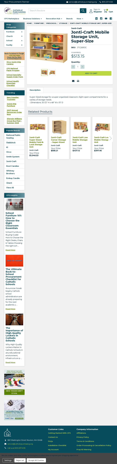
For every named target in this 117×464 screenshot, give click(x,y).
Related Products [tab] (40, 111)
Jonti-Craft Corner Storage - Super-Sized (58, 139)
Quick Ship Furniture (11, 105)
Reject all (20, 460)
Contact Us (53, 437)
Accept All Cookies (36, 460)
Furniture (10, 32)
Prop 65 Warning (84, 449)
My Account (53, 449)
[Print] (78, 81)
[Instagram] (101, 19)
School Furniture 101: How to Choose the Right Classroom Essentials (14, 221)
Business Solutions (31, 19)
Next (110, 138)
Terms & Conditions (85, 441)
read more (10, 250)
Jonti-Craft (11, 161)
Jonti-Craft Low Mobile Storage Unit (80, 139)
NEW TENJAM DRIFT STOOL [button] (14, 392)
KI (7, 147)
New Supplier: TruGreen (13, 98)
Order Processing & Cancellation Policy (94, 445)
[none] (48, 47)
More (79, 19)
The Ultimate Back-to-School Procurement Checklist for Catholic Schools (14, 277)
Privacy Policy (83, 437)
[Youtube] (106, 19)
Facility (9, 45)
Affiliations (81, 433)
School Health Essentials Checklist (13, 83)
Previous (29, 138)
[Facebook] (111, 19)
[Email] (73, 81)
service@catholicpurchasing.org (20, 444)
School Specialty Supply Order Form (15, 76)
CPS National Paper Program (13, 69)
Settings (8, 460)
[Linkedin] (96, 19)
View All (10, 188)
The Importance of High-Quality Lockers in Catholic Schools (14, 334)
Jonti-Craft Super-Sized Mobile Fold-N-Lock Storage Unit (36, 142)
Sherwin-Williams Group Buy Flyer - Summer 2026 (14, 121)
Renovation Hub (53, 19)
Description (35, 90)
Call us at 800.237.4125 (16, 448)
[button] (14, 410)
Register (98, 12)
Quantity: (75, 62)
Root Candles (12, 166)
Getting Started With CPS (59, 433)
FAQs (50, 441)
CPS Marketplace (11, 19)
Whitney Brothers (10, 172)
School (9, 40)
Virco (8, 152)
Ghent (9, 183)
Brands (69, 19)
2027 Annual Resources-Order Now (14, 112)
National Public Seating (13, 136)
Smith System (12, 157)
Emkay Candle (13, 178)
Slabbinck (11, 143)
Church (9, 36)
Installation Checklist (57, 445)
